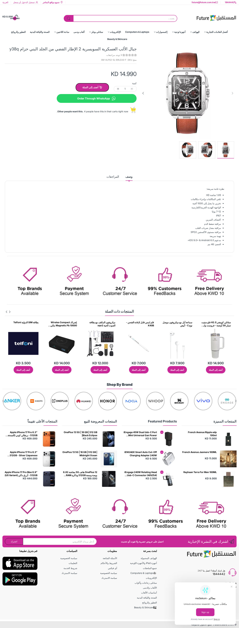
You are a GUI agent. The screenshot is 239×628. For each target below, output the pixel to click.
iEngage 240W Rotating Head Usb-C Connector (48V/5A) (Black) (140, 474)
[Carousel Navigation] (8, 311)
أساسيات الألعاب (149, 592)
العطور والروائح (149, 602)
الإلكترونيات (151, 577)
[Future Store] (216, 16)
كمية (134, 83)
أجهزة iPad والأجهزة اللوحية (143, 563)
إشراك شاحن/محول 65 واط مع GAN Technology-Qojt (24, 324)
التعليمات (73, 563)
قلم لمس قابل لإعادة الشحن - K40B (178, 324)
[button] (129, 55)
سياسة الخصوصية (108, 573)
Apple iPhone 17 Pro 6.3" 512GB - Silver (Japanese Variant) (23, 454)
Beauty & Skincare (144, 607)
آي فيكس (112, 568)
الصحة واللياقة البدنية (147, 597)
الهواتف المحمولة (149, 558)
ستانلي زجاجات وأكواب (146, 582)
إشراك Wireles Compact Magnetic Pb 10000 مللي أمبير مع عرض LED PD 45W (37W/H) (101, 324)
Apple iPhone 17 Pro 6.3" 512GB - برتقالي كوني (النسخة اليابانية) (22, 434)
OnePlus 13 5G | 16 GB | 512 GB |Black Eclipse (80, 434)
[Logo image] (227, 401)
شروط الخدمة (70, 568)
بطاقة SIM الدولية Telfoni (64, 322)
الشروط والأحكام (109, 563)
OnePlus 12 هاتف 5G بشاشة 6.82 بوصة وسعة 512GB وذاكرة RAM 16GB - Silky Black (80, 474)
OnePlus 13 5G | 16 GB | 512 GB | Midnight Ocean (79, 454)
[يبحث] (68, 18)
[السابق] (143, 93)
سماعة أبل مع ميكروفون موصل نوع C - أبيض (216, 324)
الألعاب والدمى (150, 587)
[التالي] (232, 93)
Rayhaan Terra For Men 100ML (200, 472)
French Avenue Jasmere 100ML (199, 452)
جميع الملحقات (150, 568)
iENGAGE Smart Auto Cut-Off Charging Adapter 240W (140, 454)
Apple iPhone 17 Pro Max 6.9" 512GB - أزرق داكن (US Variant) (21, 474)
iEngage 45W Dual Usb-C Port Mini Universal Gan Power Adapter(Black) (140, 434)
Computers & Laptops (142, 573)
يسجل (16, 2)
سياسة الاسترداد (109, 577)
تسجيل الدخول (28, 2)
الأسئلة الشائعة (110, 558)
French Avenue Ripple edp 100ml (202, 434)
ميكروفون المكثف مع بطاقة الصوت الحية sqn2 (141, 324)
